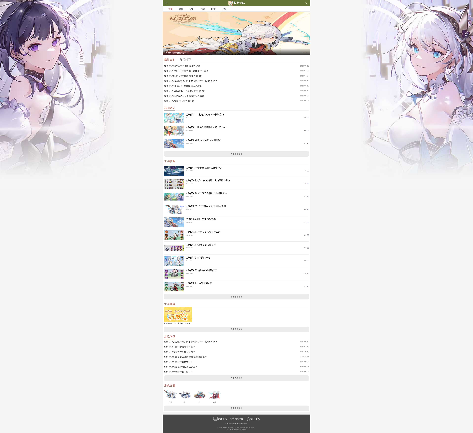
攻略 (192, 9)
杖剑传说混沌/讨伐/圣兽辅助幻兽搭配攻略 (184, 91)
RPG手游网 (231, 424)
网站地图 (239, 419)
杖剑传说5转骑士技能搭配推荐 (179, 101)
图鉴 (224, 9)
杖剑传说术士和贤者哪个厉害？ (179, 347)
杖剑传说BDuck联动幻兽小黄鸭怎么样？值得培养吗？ (190, 81)
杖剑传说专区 (242, 424)
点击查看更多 (236, 154)
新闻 (181, 9)
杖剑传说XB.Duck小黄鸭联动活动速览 (183, 86)
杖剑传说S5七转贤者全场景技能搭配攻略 (184, 96)
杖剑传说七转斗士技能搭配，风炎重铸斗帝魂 (186, 71)
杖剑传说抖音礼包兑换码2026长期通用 (183, 76)
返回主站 (222, 419)
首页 (170, 9)
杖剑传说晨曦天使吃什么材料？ (179, 352)
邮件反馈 (255, 419)
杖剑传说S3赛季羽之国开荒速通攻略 (182, 66)
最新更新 (169, 59)
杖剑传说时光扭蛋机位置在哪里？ (180, 366)
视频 (203, 9)
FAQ (213, 9)
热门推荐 (185, 59)
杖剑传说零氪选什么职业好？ (178, 372)
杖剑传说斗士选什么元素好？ (178, 362)
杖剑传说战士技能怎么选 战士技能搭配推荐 (185, 357)
